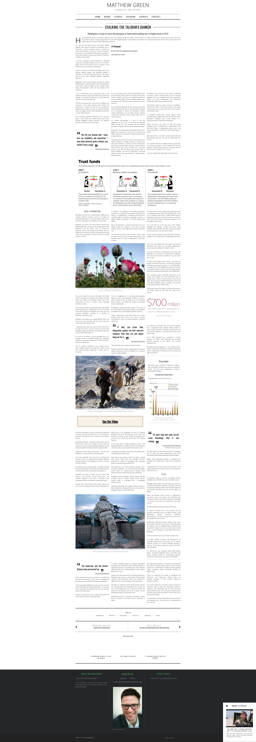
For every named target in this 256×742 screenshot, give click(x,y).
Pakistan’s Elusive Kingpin (101, 626)
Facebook (100, 615)
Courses (143, 16)
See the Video (110, 421)
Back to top (169, 737)
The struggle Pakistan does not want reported (154, 626)
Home (98, 16)
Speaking (131, 16)
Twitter (112, 615)
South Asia (136, 23)
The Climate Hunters (128, 656)
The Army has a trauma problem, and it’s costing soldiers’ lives (239, 730)
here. (84, 687)
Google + (136, 615)
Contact (156, 16)
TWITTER (132, 678)
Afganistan (120, 23)
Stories (118, 16)
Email (158, 615)
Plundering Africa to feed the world (101, 657)
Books (107, 16)
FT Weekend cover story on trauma (155, 657)
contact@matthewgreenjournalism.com (127, 682)
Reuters (128, 23)
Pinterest (123, 615)
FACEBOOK (123, 678)
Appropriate (89, 737)
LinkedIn (147, 615)
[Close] (227, 705)
